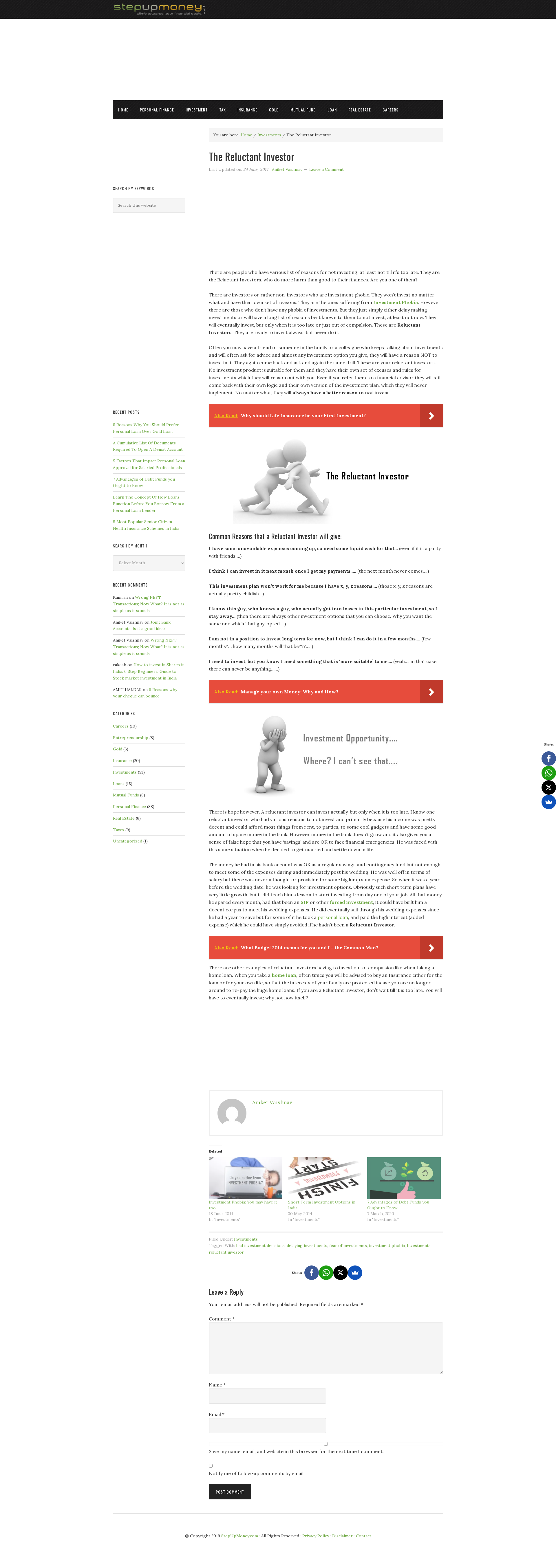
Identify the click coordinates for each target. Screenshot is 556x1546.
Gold (117, 749)
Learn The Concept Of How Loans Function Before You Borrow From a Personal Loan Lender (148, 503)
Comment (222, 1319)
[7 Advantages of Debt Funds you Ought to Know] (404, 1178)
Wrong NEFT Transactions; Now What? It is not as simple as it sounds (148, 604)
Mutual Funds (126, 795)
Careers (121, 726)
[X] (340, 1272)
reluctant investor (226, 1252)
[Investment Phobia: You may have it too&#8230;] (245, 1178)
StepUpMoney (278, 9)
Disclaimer (342, 1535)
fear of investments (348, 1245)
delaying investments (307, 1245)
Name (217, 1385)
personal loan (333, 917)
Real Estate (124, 818)
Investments (246, 1239)
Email (216, 1414)
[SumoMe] (355, 1272)
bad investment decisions (260, 1245)
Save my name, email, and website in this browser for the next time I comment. (296, 1451)
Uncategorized (127, 841)
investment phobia (387, 1245)
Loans (119, 783)
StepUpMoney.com (239, 1535)
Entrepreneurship (130, 737)
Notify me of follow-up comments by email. (257, 1473)
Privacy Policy (315, 1535)
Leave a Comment (326, 169)
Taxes (118, 829)
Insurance (122, 760)
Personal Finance (129, 806)
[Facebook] (311, 1272)
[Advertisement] (278, 59)
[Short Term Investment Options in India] (325, 1178)
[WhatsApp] (326, 1272)
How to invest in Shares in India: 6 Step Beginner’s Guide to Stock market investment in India (148, 671)
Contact (363, 1535)
